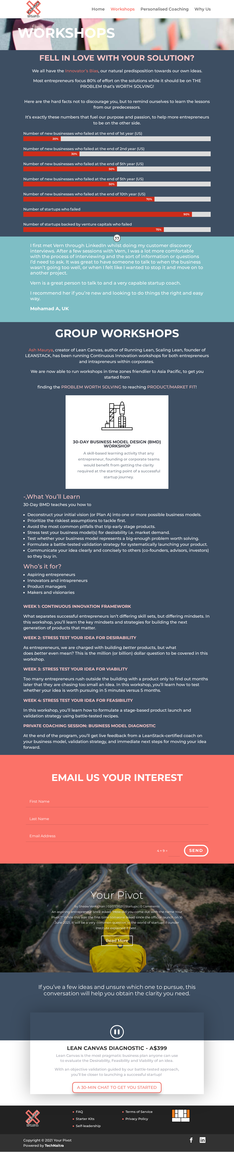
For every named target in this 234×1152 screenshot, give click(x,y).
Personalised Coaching (165, 10)
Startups (131, 906)
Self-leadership (88, 1126)
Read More (117, 940)
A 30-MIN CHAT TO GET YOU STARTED (117, 1087)
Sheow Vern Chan (92, 906)
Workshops (123, 10)
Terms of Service (139, 1112)
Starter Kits (85, 1119)
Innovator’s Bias (81, 70)
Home (98, 10)
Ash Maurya (41, 350)
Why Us (202, 10)
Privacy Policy (136, 1119)
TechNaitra (54, 1145)
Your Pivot (116, 895)
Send (196, 850)
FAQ (79, 1112)
